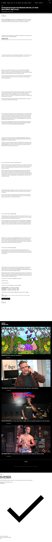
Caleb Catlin (9, 390)
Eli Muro (6, 144)
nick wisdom (15, 295)
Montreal (13, 295)
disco (9, 295)
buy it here (19, 285)
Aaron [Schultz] (15, 237)
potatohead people (20, 295)
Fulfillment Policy (35, 466)
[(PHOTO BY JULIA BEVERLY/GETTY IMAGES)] (26, 439)
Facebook (12, 287)
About (15, 466)
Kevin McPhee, (4, 138)
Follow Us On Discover (5, 298)
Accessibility (18, 466)
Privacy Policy (22, 466)
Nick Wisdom (9, 19)
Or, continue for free (2, 483)
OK (0, 538)
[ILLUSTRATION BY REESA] (26, 340)
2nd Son (18, 137)
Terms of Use (26, 466)
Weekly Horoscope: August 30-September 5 (12, 355)
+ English (49, 0)
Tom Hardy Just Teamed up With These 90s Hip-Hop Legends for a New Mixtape (20, 388)
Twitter (18, 288)
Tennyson (26, 137)
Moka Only (22, 118)
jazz (10, 295)
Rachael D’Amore (4, 11)
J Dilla (30, 91)
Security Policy (30, 466)
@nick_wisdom (13, 213)
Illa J (24, 98)
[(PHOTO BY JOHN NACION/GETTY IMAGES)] (26, 406)
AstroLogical (19, 19)
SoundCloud (17, 287)
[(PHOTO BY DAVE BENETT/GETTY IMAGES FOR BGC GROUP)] (26, 373)
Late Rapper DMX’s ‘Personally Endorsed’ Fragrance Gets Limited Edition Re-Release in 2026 (23, 453)
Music (2, 5)
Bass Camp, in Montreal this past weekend (17, 123)
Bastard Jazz (6, 295)
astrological (3, 295)
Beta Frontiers (22, 137)
